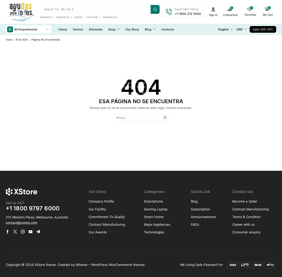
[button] (213, 11)
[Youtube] (30, 232)
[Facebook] (7, 232)
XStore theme (45, 265)
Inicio (9, 39)
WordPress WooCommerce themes (118, 265)
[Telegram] (38, 232)
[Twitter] (15, 232)
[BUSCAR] (165, 117)
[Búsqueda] (155, 9)
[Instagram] (23, 232)
